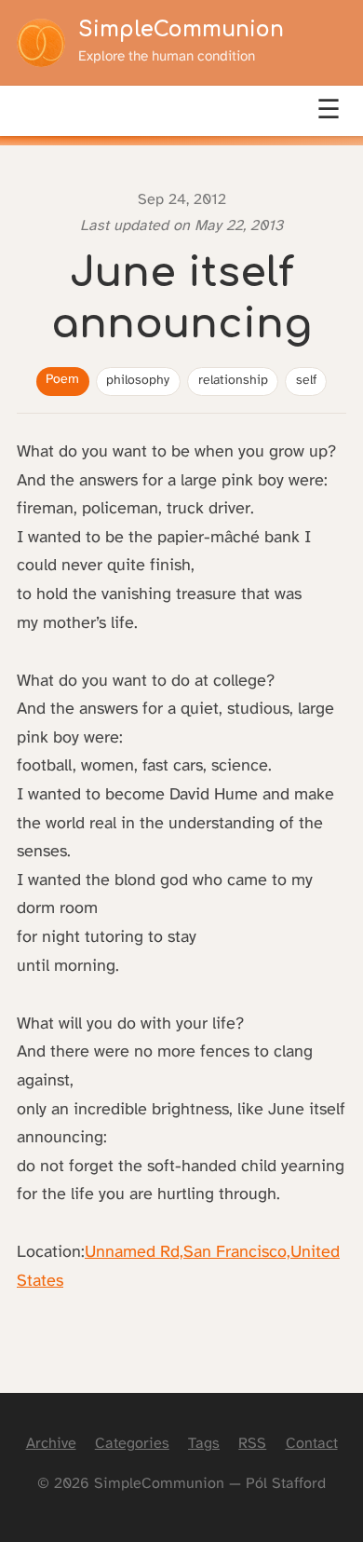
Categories (132, 1444)
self (306, 381)
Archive (51, 1444)
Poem (62, 380)
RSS (252, 1444)
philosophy (137, 381)
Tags (204, 1444)
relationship (233, 381)
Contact (312, 1444)
